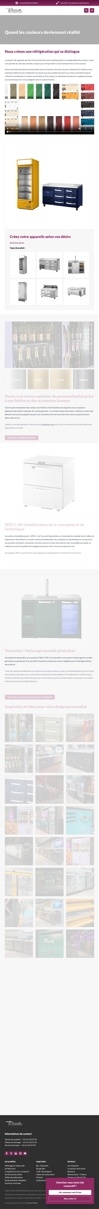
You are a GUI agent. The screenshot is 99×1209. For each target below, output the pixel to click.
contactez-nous (47, 423)
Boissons (71, 1171)
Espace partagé (42, 1180)
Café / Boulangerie (44, 1171)
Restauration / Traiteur (77, 1174)
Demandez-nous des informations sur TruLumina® (30, 695)
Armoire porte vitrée (13, 1174)
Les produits (10, 1161)
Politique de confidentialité (15, 1194)
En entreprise (73, 1165)
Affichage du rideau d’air (15, 1165)
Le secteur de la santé (76, 1168)
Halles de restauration (45, 1174)
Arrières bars (10, 1168)
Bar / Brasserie (42, 1165)
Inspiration (41, 1161)
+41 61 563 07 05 (29, 1139)
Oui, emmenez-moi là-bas (70, 1192)
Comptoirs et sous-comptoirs (17, 1171)
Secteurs (71, 1161)
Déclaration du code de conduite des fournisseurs (23, 1198)
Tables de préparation (14, 1177)
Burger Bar (40, 1168)
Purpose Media (32, 1203)
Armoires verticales (13, 1183)
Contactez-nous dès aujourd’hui (21, 436)
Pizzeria (39, 1177)
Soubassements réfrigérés (15, 1180)
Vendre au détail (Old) (77, 1177)
